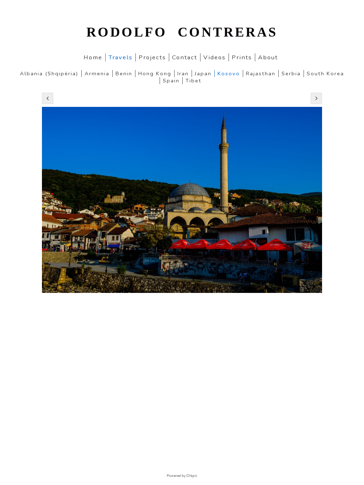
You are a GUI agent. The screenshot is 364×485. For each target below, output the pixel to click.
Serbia (291, 73)
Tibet (194, 80)
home (93, 57)
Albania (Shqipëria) (49, 73)
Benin (124, 73)
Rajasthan (260, 73)
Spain (171, 80)
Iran (183, 73)
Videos (214, 57)
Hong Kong (154, 73)
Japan (203, 73)
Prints (242, 57)
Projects (152, 57)
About (268, 57)
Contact (184, 57)
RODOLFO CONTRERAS (182, 31)
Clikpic (191, 476)
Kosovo (229, 73)
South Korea (325, 73)
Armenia (97, 73)
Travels (120, 57)
